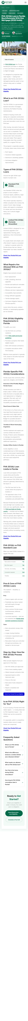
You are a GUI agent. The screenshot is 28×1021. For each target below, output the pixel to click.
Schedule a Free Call (14, 820)
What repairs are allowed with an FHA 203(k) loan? (13, 763)
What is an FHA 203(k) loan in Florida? (12, 746)
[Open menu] (25, 2)
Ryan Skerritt (19, 33)
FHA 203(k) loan (10, 64)
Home (3, 7)
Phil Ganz (7, 33)
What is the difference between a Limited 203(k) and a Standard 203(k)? (13, 755)
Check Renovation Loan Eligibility (13, 813)
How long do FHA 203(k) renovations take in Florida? (12, 782)
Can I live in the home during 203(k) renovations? (11, 772)
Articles (8, 7)
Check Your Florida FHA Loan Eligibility (14, 694)
